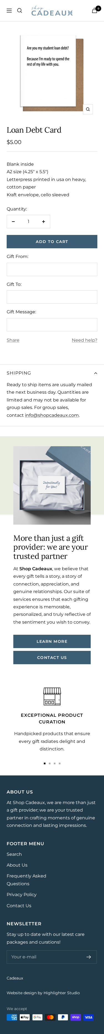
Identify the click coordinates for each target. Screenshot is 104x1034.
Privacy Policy (22, 894)
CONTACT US (52, 657)
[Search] (19, 10)
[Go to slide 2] (49, 763)
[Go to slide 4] (59, 763)
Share (13, 340)
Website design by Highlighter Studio (43, 992)
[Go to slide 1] (44, 763)
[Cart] (94, 10)
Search (14, 854)
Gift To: (14, 284)
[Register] (89, 957)
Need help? (84, 340)
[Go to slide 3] (54, 763)
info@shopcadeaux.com (52, 415)
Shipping (19, 373)
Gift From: (17, 256)
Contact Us (19, 905)
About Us (17, 865)
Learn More (52, 641)
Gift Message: (21, 311)
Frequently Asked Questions (26, 879)
